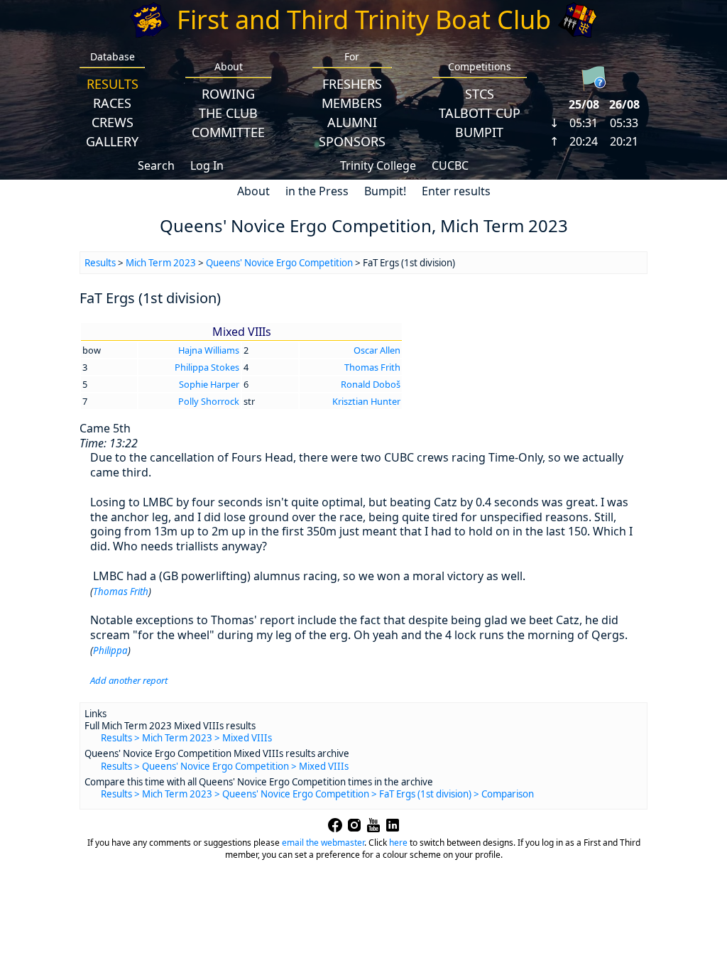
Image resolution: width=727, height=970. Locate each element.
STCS (479, 93)
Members (352, 102)
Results (112, 83)
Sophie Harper (209, 384)
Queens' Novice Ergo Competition (279, 262)
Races (112, 102)
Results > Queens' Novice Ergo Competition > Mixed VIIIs (225, 766)
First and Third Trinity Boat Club (364, 19)
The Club (228, 112)
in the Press (317, 191)
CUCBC (450, 165)
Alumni (352, 122)
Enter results (456, 191)
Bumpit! (385, 191)
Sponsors (352, 141)
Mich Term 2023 (161, 262)
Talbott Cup (479, 112)
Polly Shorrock (208, 401)
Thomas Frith (372, 367)
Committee (228, 132)
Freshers (352, 83)
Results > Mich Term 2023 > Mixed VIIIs (186, 737)
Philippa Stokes (207, 367)
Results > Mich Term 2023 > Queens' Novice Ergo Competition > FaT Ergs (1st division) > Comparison (317, 794)
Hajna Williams (208, 350)
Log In (207, 165)
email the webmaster (323, 843)
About (253, 191)
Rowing (228, 93)
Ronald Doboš (370, 384)
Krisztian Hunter (366, 401)
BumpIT (479, 132)
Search (156, 165)
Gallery (112, 141)
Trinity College (378, 165)
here (398, 843)
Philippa (110, 650)
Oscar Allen (377, 350)
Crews (112, 122)
